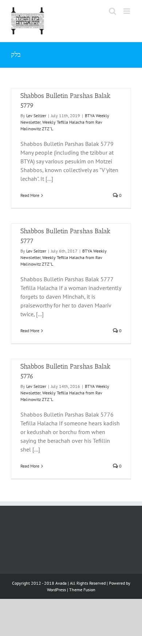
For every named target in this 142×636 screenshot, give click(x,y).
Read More (29, 195)
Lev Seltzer (36, 115)
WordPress (56, 589)
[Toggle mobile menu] (127, 11)
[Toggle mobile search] (112, 11)
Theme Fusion (82, 589)
